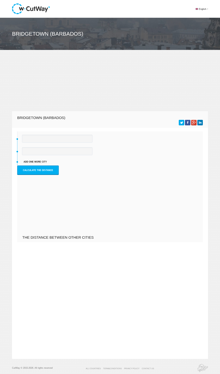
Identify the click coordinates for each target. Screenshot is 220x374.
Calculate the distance (38, 170)
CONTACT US (148, 368)
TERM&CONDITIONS (112, 368)
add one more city (35, 161)
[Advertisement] (110, 84)
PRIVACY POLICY (131, 368)
